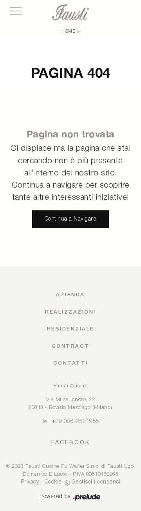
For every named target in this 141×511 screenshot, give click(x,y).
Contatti (70, 363)
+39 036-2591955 (75, 421)
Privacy (30, 482)
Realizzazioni (70, 312)
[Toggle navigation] (15, 11)
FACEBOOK (70, 442)
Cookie (53, 482)
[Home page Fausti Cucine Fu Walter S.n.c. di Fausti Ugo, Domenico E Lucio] (70, 12)
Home (68, 31)
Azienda (70, 295)
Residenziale (70, 329)
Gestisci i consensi (96, 482)
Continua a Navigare (71, 219)
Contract (71, 346)
